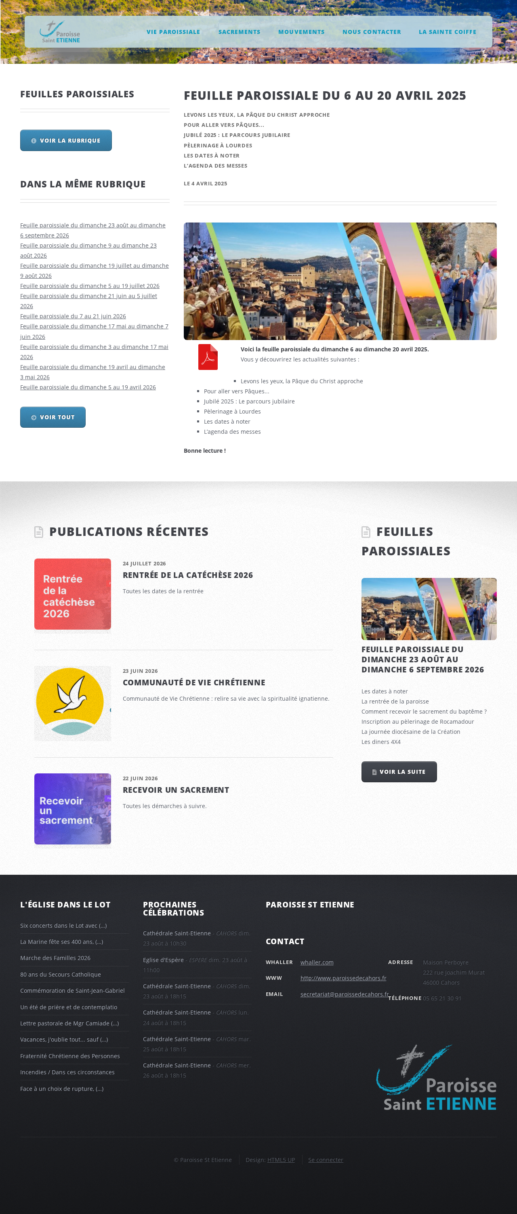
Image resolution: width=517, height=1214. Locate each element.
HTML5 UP (281, 1160)
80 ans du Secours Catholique (60, 974)
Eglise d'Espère (163, 960)
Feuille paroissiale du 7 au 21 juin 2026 (73, 316)
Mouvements (301, 31)
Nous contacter (372, 31)
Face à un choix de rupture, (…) (61, 1088)
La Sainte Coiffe (447, 31)
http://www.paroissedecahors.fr (344, 978)
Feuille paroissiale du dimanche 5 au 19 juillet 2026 (90, 286)
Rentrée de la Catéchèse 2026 (188, 574)
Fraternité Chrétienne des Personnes (70, 1056)
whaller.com (317, 962)
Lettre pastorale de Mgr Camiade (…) (69, 1023)
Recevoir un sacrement (176, 789)
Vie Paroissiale (173, 31)
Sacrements (240, 31)
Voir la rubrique (70, 140)
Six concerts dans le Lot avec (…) (63, 925)
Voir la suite (403, 771)
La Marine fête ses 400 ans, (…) (61, 941)
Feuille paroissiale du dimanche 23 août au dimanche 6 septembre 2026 (422, 659)
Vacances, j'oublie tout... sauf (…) (64, 1039)
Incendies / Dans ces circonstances (67, 1072)
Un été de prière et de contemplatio (68, 1007)
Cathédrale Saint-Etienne (177, 933)
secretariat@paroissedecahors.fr (345, 994)
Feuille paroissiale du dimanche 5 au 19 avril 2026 (88, 387)
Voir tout (57, 417)
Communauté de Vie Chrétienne (194, 682)
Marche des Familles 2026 (55, 958)
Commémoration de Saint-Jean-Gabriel (72, 990)
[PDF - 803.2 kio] (208, 358)
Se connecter (325, 1160)
